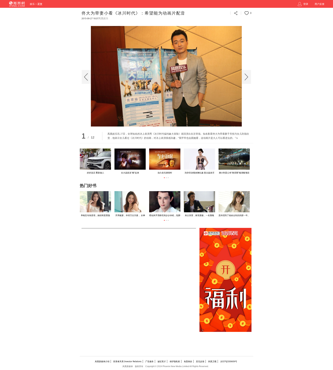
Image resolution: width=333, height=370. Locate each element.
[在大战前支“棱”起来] (130, 159)
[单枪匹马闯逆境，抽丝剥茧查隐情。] (95, 201)
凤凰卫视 (212, 361)
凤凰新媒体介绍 (102, 361)
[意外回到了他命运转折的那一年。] (234, 201)
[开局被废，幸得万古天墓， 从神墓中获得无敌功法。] (130, 201)
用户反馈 (319, 4)
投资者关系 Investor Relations (127, 361)
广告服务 (149, 361)
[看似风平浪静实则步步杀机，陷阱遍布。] (164, 201)
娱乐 (32, 4)
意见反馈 (200, 361)
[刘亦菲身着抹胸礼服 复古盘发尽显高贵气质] (199, 159)
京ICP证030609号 (228, 361)
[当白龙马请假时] (164, 159)
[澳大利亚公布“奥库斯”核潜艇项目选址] (234, 159)
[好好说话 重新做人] (95, 159)
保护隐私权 (175, 361)
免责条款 (188, 361)
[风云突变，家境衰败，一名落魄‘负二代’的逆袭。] (199, 201)
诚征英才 (161, 361)
